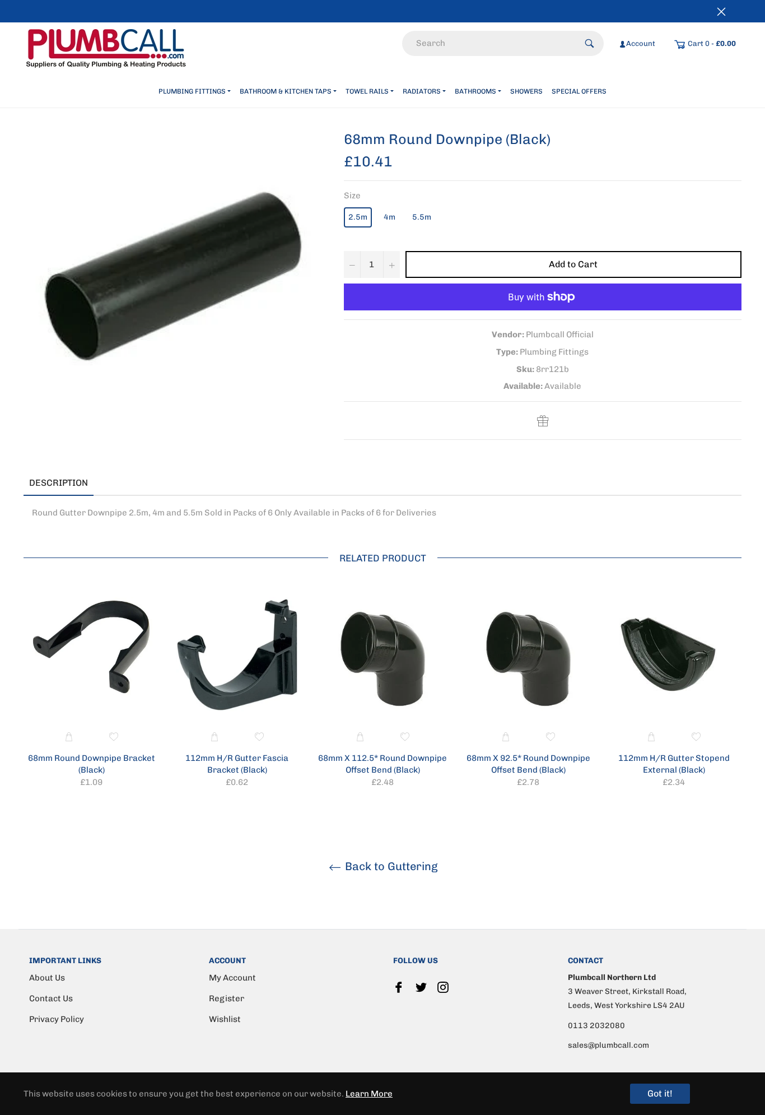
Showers (526, 91)
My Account (232, 978)
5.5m (421, 217)
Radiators (422, 91)
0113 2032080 (596, 1025)
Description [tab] (58, 482)
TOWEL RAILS (367, 91)
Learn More (369, 1094)
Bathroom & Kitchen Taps (286, 91)
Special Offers (579, 91)
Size (352, 196)
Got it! (660, 1093)
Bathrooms (475, 91)
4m (389, 217)
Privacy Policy (56, 1019)
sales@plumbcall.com (608, 1045)
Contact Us (51, 998)
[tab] (110, 483)
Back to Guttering (390, 866)
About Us (47, 978)
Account (640, 43)
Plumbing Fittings (192, 91)
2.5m (357, 217)
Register (226, 998)
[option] (91, 694)
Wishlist (225, 1019)
